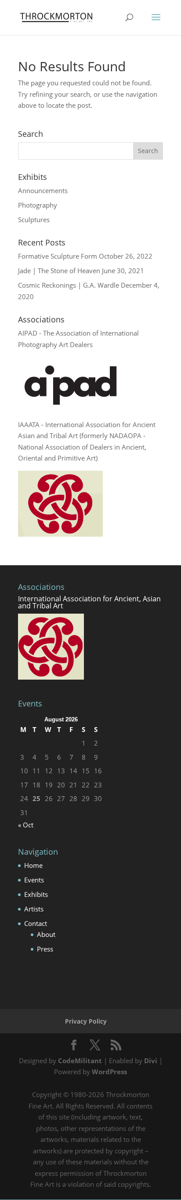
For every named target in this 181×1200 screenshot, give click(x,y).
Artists (33, 908)
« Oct (25, 824)
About (46, 934)
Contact (35, 923)
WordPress (109, 1071)
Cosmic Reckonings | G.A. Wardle (68, 285)
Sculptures (34, 219)
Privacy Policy (86, 1021)
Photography (37, 205)
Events (34, 879)
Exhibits (36, 894)
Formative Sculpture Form (57, 256)
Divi (150, 1060)
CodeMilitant (80, 1060)
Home (33, 865)
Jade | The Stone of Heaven (59, 270)
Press (45, 948)
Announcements (43, 190)
